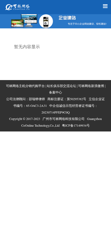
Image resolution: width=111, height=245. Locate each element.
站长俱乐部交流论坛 (61, 86)
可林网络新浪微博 (91, 86)
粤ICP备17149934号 (76, 125)
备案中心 (55, 92)
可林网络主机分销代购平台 (25, 86)
